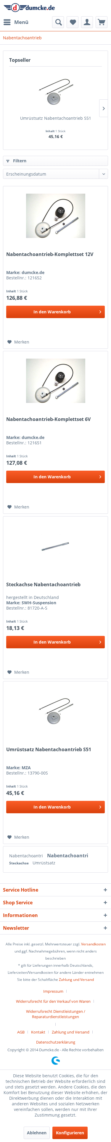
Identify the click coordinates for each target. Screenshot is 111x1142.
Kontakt (38, 1032)
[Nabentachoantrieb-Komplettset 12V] (55, 215)
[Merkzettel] (72, 22)
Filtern (19, 160)
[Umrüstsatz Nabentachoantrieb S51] (55, 91)
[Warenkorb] (101, 22)
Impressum (53, 991)
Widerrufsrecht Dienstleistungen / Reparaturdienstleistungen (55, 1014)
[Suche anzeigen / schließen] (58, 22)
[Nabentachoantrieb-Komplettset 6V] (55, 380)
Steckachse (19, 863)
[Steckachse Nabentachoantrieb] (55, 546)
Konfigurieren (70, 1132)
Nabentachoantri (26, 855)
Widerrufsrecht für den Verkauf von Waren (53, 1001)
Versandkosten (93, 944)
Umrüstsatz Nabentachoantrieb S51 (55, 118)
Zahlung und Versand (76, 979)
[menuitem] (15, 22)
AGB (21, 1032)
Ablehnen (36, 1132)
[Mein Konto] (87, 22)
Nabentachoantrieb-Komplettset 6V (48, 419)
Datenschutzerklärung (55, 1042)
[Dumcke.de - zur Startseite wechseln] (29, 8)
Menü (21, 22)
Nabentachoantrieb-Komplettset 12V (49, 254)
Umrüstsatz (44, 863)
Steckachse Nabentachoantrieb (43, 584)
